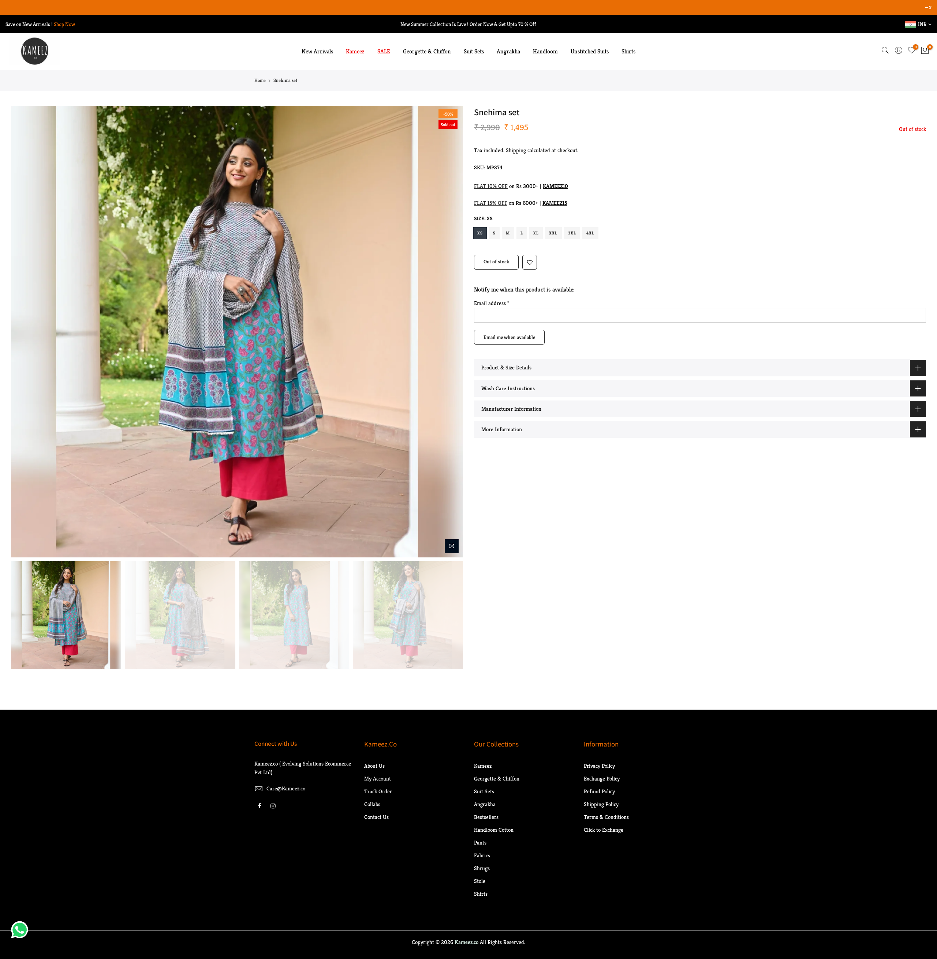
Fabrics (482, 855)
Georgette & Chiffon (427, 51)
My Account (377, 778)
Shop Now (64, 24)
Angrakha (508, 51)
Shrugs (482, 868)
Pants (480, 842)
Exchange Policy (602, 778)
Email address (491, 303)
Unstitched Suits (590, 51)
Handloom (545, 51)
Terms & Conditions (606, 816)
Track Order (378, 791)
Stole (479, 880)
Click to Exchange (603, 829)
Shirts (628, 51)
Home (260, 80)
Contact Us (376, 816)
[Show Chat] (21, 930)
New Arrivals (317, 51)
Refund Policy (599, 791)
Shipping (516, 150)
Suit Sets (474, 51)
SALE (383, 51)
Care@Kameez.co (285, 788)
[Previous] (24, 332)
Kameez (355, 51)
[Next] (450, 332)
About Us (374, 765)
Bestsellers (486, 816)
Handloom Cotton (494, 829)
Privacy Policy (599, 765)
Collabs (372, 804)
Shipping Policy (601, 804)
